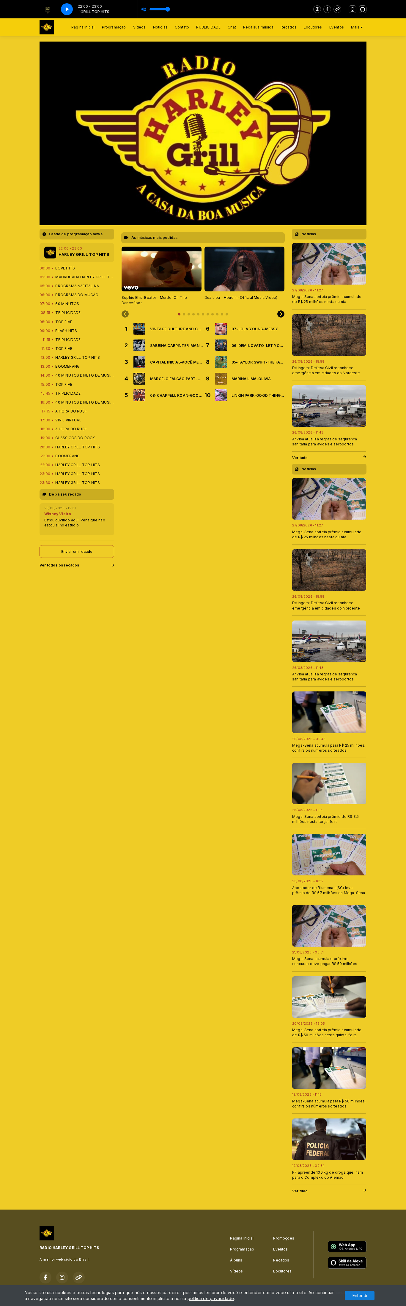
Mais (356, 27)
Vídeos (139, 27)
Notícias (160, 27)
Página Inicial (83, 27)
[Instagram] (317, 9)
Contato (182, 27)
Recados (289, 27)
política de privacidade (211, 1298)
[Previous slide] (125, 314)
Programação (114, 27)
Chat (232, 27)
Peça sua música (258, 27)
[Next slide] (280, 314)
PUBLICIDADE (208, 27)
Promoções (283, 1238)
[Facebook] (327, 9)
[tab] (179, 314)
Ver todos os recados (59, 565)
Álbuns (236, 1260)
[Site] (337, 9)
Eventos (336, 27)
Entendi (360, 1295)
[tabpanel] (162, 276)
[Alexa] (362, 9)
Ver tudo (300, 458)
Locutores (313, 27)
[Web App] (352, 9)
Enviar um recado (77, 551)
